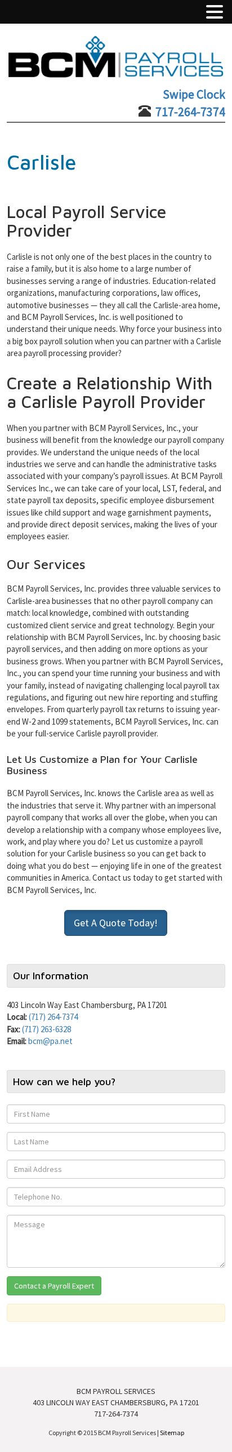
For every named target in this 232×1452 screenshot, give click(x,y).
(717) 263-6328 (46, 1029)
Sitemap (172, 1432)
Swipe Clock (194, 94)
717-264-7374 (190, 111)
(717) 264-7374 (53, 1016)
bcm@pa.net (50, 1041)
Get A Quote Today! (116, 922)
